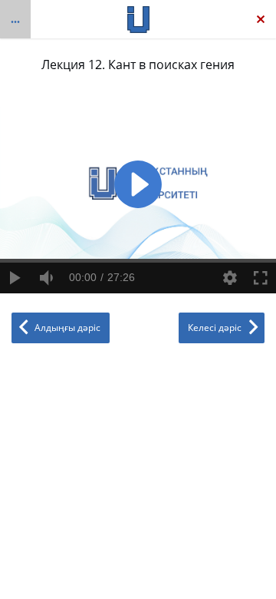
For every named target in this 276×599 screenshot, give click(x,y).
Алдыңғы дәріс (67, 327)
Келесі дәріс (215, 327)
